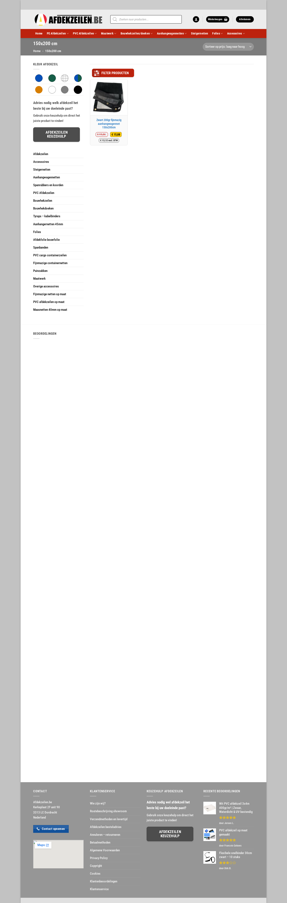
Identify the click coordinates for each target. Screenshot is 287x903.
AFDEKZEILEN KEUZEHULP (170, 834)
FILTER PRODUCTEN (115, 73)
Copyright (96, 866)
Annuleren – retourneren (105, 835)
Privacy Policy (99, 858)
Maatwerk (107, 33)
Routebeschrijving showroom (108, 811)
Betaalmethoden (100, 842)
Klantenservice (99, 889)
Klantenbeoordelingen (103, 881)
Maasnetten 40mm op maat (50, 310)
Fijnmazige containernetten (50, 263)
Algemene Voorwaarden (105, 850)
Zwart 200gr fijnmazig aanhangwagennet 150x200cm (108, 123)
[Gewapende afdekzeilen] (65, 78)
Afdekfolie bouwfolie (46, 240)
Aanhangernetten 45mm (48, 224)
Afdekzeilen (40, 154)
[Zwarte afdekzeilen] (78, 89)
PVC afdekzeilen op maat (49, 302)
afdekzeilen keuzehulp (57, 134)
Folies (216, 33)
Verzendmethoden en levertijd (108, 819)
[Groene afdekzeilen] (52, 78)
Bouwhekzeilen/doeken (135, 33)
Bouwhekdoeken (43, 208)
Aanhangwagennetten (170, 33)
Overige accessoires (46, 286)
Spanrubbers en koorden (48, 185)
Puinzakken (40, 271)
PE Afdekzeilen (56, 33)
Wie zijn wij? (98, 803)
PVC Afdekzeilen (83, 33)
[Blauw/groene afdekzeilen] (78, 78)
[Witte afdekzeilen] (52, 89)
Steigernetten (199, 33)
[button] (196, 19)
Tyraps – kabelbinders (46, 216)
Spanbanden (40, 247)
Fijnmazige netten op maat (49, 294)
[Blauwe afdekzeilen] (39, 78)
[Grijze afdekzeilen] (65, 89)
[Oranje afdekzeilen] (39, 89)
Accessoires (234, 33)
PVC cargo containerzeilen (50, 255)
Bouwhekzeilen (42, 201)
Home (38, 33)
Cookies (95, 873)
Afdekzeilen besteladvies (105, 827)
